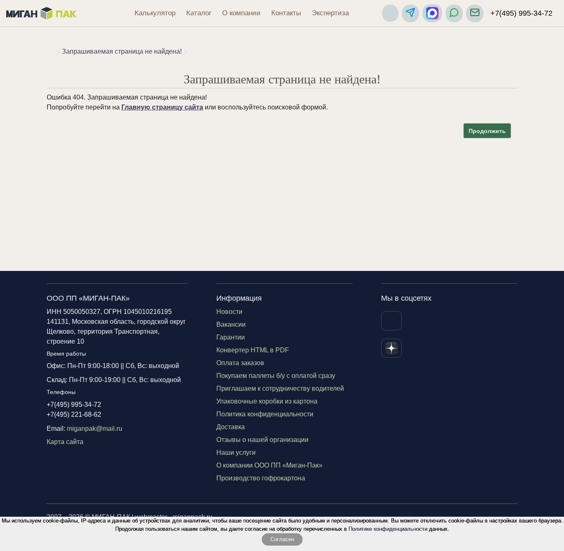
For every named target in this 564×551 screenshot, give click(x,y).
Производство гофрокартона (260, 478)
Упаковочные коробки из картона (267, 401)
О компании (241, 13)
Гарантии (230, 337)
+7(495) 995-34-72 (521, 13)
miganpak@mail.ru (94, 428)
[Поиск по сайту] (390, 13)
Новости (229, 311)
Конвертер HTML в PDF (252, 350)
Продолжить (487, 131)
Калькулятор (155, 13)
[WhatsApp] (454, 13)
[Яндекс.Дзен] (391, 348)
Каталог (198, 13)
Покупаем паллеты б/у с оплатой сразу (275, 375)
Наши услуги (236, 452)
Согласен (282, 539)
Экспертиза (330, 13)
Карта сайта (65, 441)
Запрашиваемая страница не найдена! (122, 51)
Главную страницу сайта (162, 107)
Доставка (230, 426)
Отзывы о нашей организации (262, 439)
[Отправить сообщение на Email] (474, 13)
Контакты (286, 13)
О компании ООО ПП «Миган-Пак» (269, 465)
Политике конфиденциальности (387, 529)
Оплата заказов (240, 362)
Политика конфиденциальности (264, 414)
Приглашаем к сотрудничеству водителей (280, 388)
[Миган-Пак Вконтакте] (391, 320)
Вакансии (231, 324)
